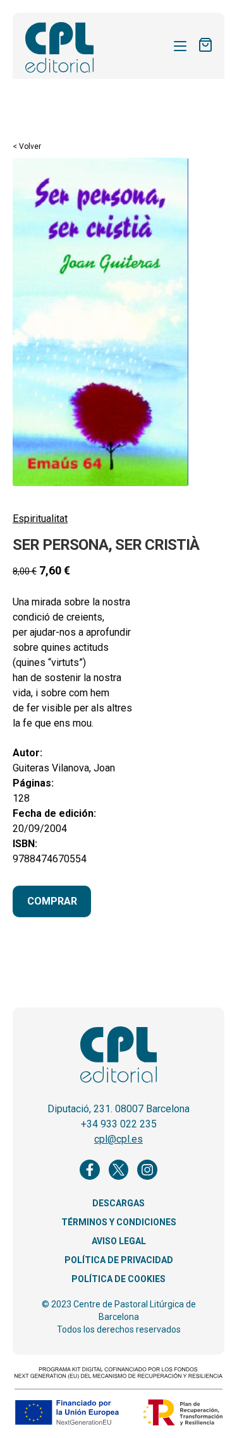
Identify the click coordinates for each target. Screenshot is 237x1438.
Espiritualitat (40, 519)
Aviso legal (119, 1241)
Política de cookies (118, 1279)
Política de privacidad (118, 1260)
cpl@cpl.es (118, 1139)
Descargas (118, 1203)
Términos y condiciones (118, 1222)
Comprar (52, 901)
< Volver (27, 146)
